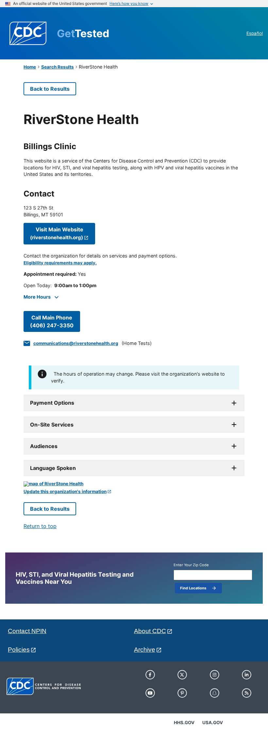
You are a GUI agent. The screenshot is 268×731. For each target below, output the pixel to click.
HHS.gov (184, 722)
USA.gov (212, 722)
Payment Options (52, 402)
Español (254, 33)
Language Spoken (53, 468)
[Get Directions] (134, 484)
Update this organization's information (65, 491)
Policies (19, 649)
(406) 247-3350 (52, 321)
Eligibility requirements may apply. (60, 263)
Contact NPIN (27, 631)
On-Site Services (52, 424)
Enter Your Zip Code (191, 565)
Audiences (44, 446)
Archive (144, 649)
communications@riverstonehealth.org (75, 343)
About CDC (150, 631)
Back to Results (50, 89)
